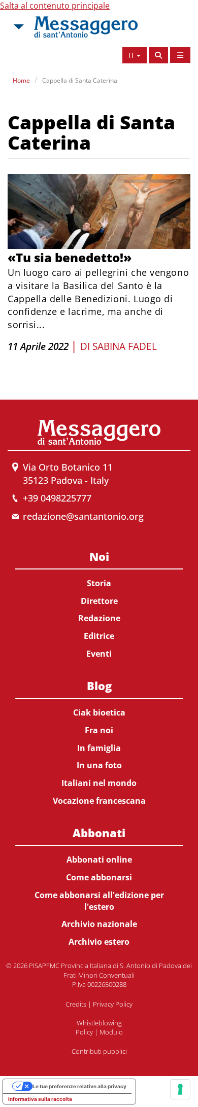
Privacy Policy (113, 1004)
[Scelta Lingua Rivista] (180, 55)
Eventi (99, 653)
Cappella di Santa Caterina (79, 80)
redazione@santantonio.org (83, 516)
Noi (99, 556)
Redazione (99, 618)
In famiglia (99, 748)
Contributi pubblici (99, 1051)
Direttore (99, 600)
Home (21, 80)
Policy (84, 1032)
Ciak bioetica (99, 712)
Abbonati (99, 832)
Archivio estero (99, 941)
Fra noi (99, 730)
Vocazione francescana (99, 800)
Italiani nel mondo (99, 783)
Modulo (111, 1032)
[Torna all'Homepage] (86, 27)
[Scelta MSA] (18, 27)
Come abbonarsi (99, 877)
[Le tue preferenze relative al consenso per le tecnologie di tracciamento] (180, 1089)
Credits (75, 1004)
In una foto (99, 765)
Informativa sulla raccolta (40, 1099)
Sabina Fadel (124, 346)
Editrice (99, 635)
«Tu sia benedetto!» (69, 257)
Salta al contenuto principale (55, 5)
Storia (99, 583)
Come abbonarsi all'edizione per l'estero (99, 900)
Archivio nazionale (99, 924)
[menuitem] (99, 603)
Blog (99, 685)
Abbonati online (99, 859)
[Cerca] (158, 55)
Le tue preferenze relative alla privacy (79, 1086)
